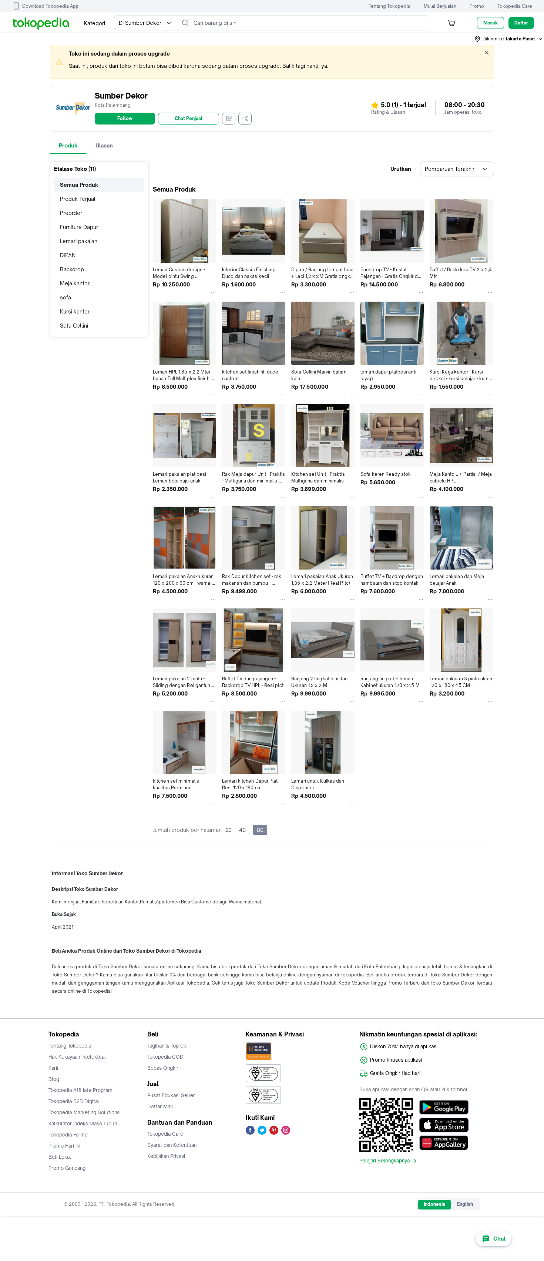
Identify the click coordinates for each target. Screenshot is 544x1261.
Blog (53, 1079)
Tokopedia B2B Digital (73, 1101)
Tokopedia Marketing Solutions (84, 1112)
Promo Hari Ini (64, 1146)
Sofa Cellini (74, 325)
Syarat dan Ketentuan (172, 1145)
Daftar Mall (160, 1106)
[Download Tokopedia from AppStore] (444, 1125)
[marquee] (272, 62)
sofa (65, 297)
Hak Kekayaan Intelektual (77, 1057)
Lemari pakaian (78, 241)
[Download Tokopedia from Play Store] (444, 1107)
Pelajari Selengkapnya (384, 1161)
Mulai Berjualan (440, 6)
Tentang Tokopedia (389, 6)
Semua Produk (79, 185)
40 (242, 830)
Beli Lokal (59, 1157)
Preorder (71, 213)
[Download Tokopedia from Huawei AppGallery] (444, 1142)
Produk (68, 145)
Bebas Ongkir (162, 1068)
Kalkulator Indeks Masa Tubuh (82, 1123)
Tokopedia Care (514, 6)
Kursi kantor (75, 311)
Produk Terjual (77, 199)
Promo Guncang (66, 1168)
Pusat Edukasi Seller (171, 1095)
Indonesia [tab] (434, 1204)
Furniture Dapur (79, 227)
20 (228, 830)
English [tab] (465, 1204)
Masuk (490, 23)
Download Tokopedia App (50, 6)
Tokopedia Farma (67, 1135)
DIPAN (67, 255)
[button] (509, 39)
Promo (477, 6)
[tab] (68, 145)
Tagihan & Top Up (167, 1046)
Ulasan (104, 145)
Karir (53, 1068)
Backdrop (72, 269)
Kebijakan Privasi (166, 1156)
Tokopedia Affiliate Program (80, 1090)
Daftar (521, 23)
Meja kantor (75, 283)
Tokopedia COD (165, 1057)
